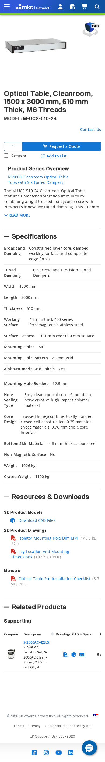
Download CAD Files (36, 520)
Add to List (57, 156)
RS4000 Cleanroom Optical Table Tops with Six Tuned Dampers (38, 179)
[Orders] (73, 7)
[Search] (97, 6)
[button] (89, 747)
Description (32, 634)
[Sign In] (61, 7)
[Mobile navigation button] (6, 6)
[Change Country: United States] (95, 716)
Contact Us (90, 129)
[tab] (52, 206)
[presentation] (52, 381)
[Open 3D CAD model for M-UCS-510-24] (90, 29)
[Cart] (85, 7)
